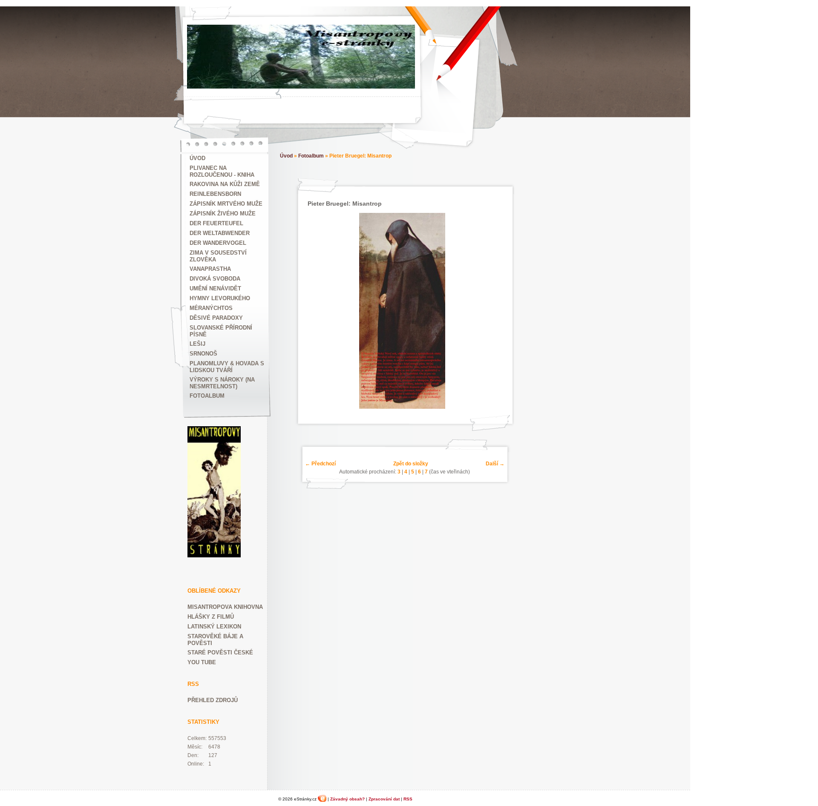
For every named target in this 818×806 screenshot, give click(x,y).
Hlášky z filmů (210, 617)
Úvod (197, 158)
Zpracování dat (384, 799)
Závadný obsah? (347, 799)
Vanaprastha (210, 269)
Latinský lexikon (214, 626)
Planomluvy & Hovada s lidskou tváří (227, 366)
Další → (495, 464)
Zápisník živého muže (223, 213)
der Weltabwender (220, 233)
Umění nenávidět (215, 288)
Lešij (197, 344)
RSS (407, 799)
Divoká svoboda (215, 278)
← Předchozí (320, 464)
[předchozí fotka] (312, 311)
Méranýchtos (211, 308)
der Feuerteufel (216, 223)
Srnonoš (203, 353)
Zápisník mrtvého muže (226, 204)
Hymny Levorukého (220, 298)
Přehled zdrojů (212, 700)
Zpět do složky (410, 464)
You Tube (201, 662)
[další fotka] (492, 311)
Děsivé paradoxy (216, 318)
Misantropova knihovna (225, 607)
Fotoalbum (207, 396)
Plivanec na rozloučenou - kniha (222, 171)
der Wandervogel (218, 243)
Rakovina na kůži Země (225, 184)
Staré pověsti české (220, 652)
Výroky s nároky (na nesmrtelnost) (222, 383)
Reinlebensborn (215, 194)
